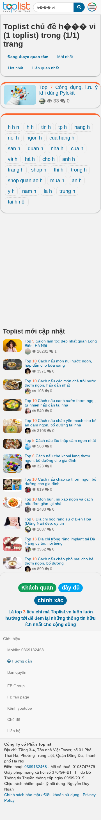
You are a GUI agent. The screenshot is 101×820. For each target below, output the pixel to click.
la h (48, 191)
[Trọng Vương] (28, 489)
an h (77, 180)
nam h (29, 191)
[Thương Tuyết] (28, 509)
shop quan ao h (25, 180)
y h (11, 191)
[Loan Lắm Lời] (28, 391)
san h (14, 148)
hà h (30, 159)
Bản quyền (16, 672)
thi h (58, 170)
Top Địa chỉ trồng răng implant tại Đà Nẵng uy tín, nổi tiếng (60, 541)
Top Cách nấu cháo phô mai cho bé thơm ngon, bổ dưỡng (59, 561)
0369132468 (35, 766)
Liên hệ (13, 730)
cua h (77, 148)
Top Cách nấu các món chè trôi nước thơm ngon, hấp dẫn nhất (60, 383)
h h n (13, 127)
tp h (62, 127)
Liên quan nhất (45, 68)
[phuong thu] (28, 410)
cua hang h (61, 138)
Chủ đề (13, 719)
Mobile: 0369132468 (25, 650)
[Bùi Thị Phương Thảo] (42, 101)
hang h (82, 127)
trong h (79, 170)
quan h (35, 148)
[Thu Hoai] (28, 371)
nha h (57, 148)
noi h (13, 138)
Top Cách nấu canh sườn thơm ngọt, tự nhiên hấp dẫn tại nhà (60, 402)
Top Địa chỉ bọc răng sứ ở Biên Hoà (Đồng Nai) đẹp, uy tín (58, 521)
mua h (57, 180)
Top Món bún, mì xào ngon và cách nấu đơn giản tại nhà (59, 501)
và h (12, 159)
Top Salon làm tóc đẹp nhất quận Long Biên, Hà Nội (61, 343)
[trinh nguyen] (28, 351)
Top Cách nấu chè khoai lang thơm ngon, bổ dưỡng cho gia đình (57, 458)
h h (30, 127)
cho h (48, 159)
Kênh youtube (19, 708)
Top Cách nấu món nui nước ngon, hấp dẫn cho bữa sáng (58, 363)
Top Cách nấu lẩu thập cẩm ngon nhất (60, 440)
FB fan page (18, 697)
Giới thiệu (11, 638)
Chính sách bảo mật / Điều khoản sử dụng (41, 794)
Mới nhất (65, 56)
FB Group (16, 686)
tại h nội (17, 202)
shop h (38, 170)
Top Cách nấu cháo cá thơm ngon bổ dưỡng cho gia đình (60, 481)
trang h (16, 170)
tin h (46, 127)
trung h (67, 191)
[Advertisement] (50, 271)
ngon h (34, 138)
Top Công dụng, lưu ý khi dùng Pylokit (68, 90)
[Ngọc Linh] (28, 446)
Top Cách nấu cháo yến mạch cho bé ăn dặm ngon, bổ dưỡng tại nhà (61, 422)
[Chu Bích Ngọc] (28, 529)
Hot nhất (15, 68)
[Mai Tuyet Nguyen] (28, 549)
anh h (68, 159)
